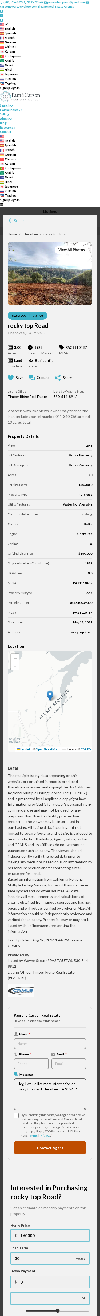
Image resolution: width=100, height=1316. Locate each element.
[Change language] (4, 24)
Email (62, 1054)
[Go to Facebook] (1, 10)
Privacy (45, 1135)
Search (5, 105)
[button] (50, 695)
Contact (5, 131)
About (4, 118)
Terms (33, 1135)
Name (24, 1034)
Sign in (15, 88)
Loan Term (19, 1248)
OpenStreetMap (46, 749)
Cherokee (30, 234)
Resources (7, 127)
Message (26, 1074)
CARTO (86, 749)
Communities (9, 110)
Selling (4, 114)
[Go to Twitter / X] (1, 15)
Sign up (5, 88)
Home (12, 234)
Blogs (4, 123)
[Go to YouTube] (1, 19)
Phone (25, 1054)
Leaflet (25, 749)
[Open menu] (1, 204)
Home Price (20, 1225)
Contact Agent (50, 1147)
